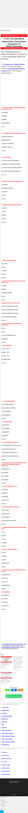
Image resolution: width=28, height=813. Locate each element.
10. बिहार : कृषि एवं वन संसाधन (7, 733)
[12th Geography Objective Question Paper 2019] (6, 659)
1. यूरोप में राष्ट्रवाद (4, 752)
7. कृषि (2, 725)
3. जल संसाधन (4, 713)
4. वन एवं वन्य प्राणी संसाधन (6, 716)
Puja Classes (5, 30)
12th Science (4, 801)
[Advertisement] (14, 14)
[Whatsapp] (8, 690)
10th (2, 803)
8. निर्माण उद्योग (4, 727)
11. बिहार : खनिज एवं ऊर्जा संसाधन (8, 736)
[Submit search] (2, 811)
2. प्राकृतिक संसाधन (5, 710)
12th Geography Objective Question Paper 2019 (5, 665)
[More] (20, 690)
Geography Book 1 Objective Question (14, 64)
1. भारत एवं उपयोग (5, 707)
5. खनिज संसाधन (4, 719)
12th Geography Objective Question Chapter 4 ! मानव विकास (5, 680)
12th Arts (3, 805)
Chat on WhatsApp (15, 696)
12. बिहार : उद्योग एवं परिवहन (6, 739)
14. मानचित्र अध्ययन (5, 745)
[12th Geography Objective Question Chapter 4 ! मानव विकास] (6, 675)
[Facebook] (14, 690)
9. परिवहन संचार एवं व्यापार (6, 730)
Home (2, 800)
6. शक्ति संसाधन (4, 722)
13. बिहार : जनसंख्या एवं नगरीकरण (8, 742)
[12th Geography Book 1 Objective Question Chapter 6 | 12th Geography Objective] (19, 663)
